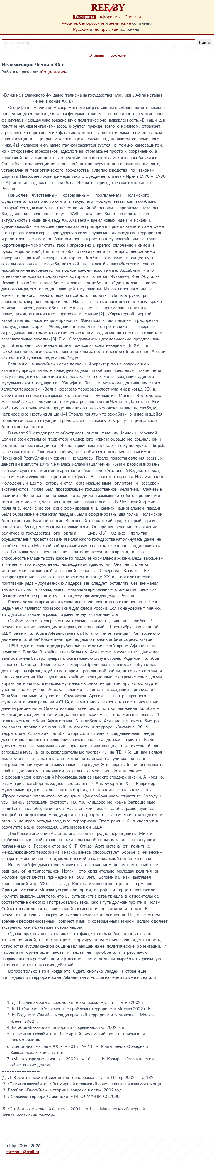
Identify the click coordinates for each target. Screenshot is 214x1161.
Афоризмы (110, 17)
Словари (133, 17)
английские (120, 23)
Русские (69, 23)
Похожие (117, 55)
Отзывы (96, 55)
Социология (53, 72)
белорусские (91, 23)
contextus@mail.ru (22, 1152)
